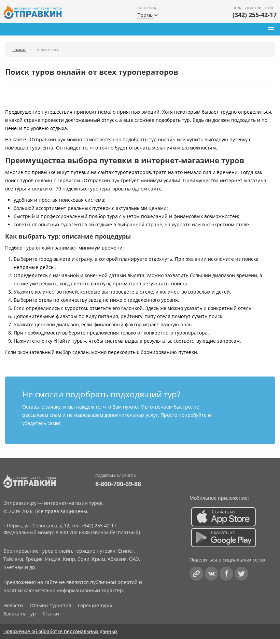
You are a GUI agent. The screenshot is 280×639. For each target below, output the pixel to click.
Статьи (51, 613)
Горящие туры (95, 605)
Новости (13, 605)
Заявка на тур (19, 613)
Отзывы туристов (50, 605)
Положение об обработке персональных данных (60, 631)
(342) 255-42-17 (255, 15)
